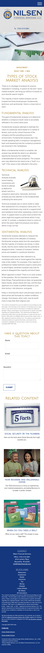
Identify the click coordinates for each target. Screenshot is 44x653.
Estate (22, 577)
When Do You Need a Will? (22, 530)
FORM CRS (5, 628)
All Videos (22, 590)
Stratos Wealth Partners (8, 635)
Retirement (22, 572)
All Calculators (22, 593)
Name (7, 340)
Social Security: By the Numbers (22, 434)
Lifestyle (22, 586)
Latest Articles (22, 588)
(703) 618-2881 (23, 28)
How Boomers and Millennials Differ (22, 481)
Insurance (22, 579)
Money (22, 584)
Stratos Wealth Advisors (8, 632)
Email (7, 353)
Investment (22, 575)
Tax (22, 581)
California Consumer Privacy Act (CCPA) (18, 617)
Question (7, 367)
